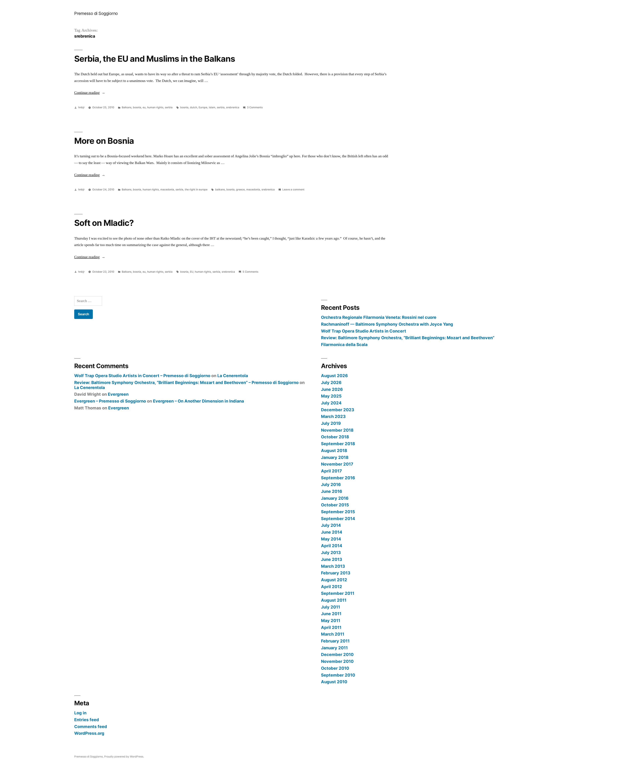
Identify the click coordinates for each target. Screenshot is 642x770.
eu (144, 107)
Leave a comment (293, 189)
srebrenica (232, 107)
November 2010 (337, 661)
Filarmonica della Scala (344, 344)
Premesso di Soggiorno (96, 13)
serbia (169, 107)
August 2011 (333, 600)
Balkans (126, 107)
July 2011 (330, 607)
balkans (220, 189)
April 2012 (331, 586)
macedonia (167, 189)
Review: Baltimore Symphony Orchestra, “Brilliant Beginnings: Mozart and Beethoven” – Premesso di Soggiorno (186, 382)
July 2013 (331, 552)
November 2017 (337, 464)
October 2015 (335, 504)
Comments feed (90, 726)
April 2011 (331, 627)
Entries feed (86, 719)
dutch (193, 107)
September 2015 (338, 511)
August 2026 (334, 375)
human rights (155, 107)
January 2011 (334, 647)
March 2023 (333, 416)
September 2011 (337, 593)
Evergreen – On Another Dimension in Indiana (198, 401)
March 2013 (333, 566)
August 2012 (334, 579)
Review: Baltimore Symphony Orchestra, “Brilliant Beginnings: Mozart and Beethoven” (407, 337)
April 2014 (331, 545)
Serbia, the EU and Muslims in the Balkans (154, 59)
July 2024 (331, 402)
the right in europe (196, 189)
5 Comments (250, 271)
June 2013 (331, 559)
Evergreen (118, 394)
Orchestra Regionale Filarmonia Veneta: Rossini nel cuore (378, 317)
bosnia (137, 107)
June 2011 (331, 613)
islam (212, 107)
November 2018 (337, 430)
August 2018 (334, 450)
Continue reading (89, 92)
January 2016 (334, 498)
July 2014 (331, 525)
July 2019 (331, 423)
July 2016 (331, 484)
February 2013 (335, 572)
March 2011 (332, 634)
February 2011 (335, 640)
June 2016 (331, 491)
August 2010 (334, 681)
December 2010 (337, 654)
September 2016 (338, 477)
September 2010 (338, 675)
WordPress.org (89, 733)
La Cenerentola (232, 375)
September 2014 (338, 518)
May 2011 (330, 620)
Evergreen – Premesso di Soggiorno (110, 401)
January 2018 (334, 457)
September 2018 (338, 443)
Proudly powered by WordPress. (124, 756)
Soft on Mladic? (104, 223)
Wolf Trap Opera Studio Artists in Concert (363, 331)
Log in (80, 712)
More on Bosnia (104, 141)
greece (240, 189)
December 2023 (337, 409)
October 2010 (335, 668)
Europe (203, 107)
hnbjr (81, 107)
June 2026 (332, 389)
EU (191, 271)
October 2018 (335, 436)
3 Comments (255, 107)
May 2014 (331, 538)
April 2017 (331, 470)
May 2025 (331, 396)
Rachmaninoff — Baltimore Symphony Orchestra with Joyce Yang (387, 324)
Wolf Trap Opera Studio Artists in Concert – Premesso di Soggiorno (142, 375)
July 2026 (331, 382)
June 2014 (331, 532)
